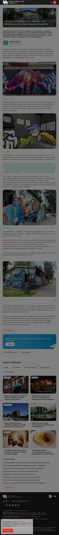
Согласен (8, 530)
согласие (19, 525)
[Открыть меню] (54, 2)
